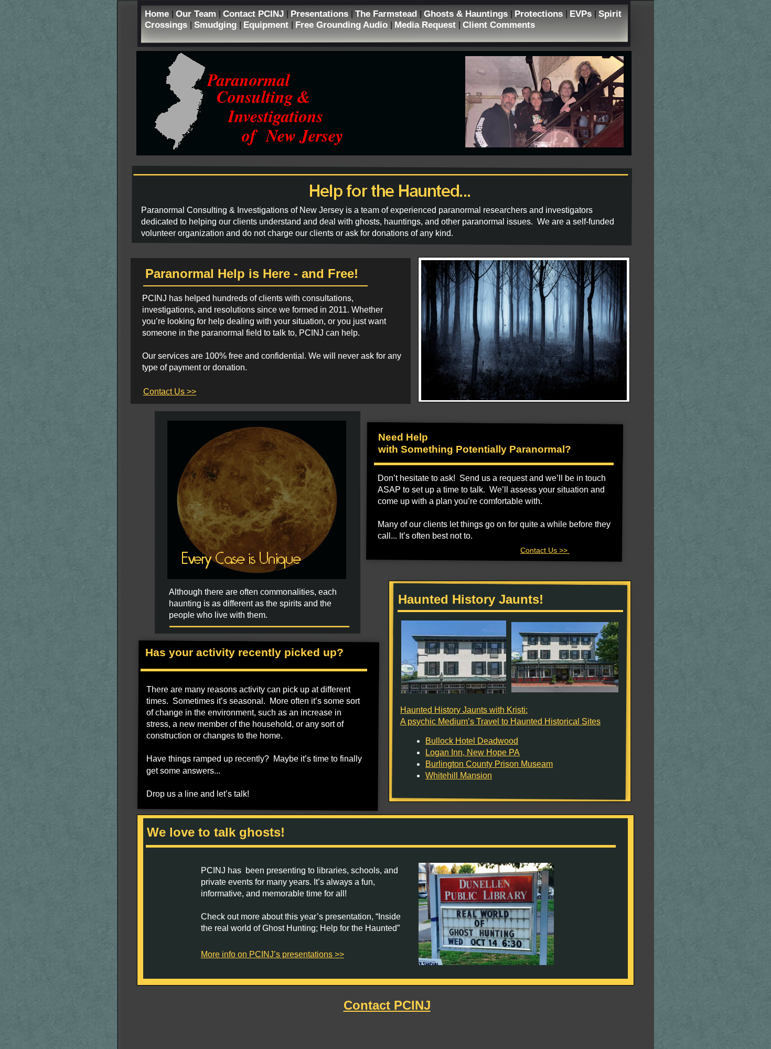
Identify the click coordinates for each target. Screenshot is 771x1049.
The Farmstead (387, 13)
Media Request (426, 24)
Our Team (197, 13)
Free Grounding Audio (342, 24)
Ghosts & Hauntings (467, 13)
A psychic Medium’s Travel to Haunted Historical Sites (500, 721)
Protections (540, 13)
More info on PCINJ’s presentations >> (272, 954)
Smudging (216, 24)
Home (158, 13)
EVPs (582, 13)
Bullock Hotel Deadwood (471, 740)
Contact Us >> (169, 391)
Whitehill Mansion (458, 775)
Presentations (321, 13)
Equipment (267, 24)
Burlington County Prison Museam (489, 763)
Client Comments (499, 24)
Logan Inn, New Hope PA (472, 752)
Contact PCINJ (254, 13)
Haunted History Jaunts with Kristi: (464, 709)
